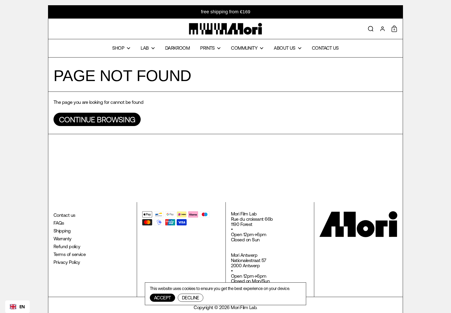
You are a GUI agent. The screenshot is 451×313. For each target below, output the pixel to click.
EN (22, 306)
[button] (371, 29)
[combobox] (17, 306)
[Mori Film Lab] (225, 28)
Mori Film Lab (243, 307)
